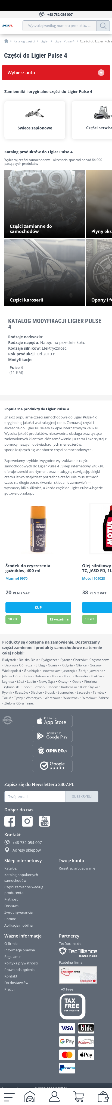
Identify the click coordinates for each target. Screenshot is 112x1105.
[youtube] (44, 821)
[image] (38, 528)
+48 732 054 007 (27, 842)
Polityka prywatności (21, 963)
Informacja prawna (19, 950)
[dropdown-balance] (103, 1096)
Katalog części (24, 41)
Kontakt (10, 976)
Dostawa (11, 905)
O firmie (10, 943)
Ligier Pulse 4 (64, 41)
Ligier (45, 41)
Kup (38, 607)
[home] (6, 41)
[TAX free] (79, 1006)
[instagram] (27, 821)
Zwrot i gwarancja (18, 912)
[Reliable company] (79, 975)
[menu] (9, 1096)
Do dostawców (16, 982)
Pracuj (9, 989)
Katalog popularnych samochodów (21, 877)
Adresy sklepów (27, 850)
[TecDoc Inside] (79, 952)
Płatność (11, 899)
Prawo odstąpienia (19, 969)
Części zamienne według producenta (23, 889)
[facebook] (9, 821)
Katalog (10, 868)
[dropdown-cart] (78, 1096)
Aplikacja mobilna (18, 925)
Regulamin (12, 956)
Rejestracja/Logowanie (77, 868)
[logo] (12, 25)
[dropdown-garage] (29, 1096)
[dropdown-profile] (54, 1096)
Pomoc (10, 918)
